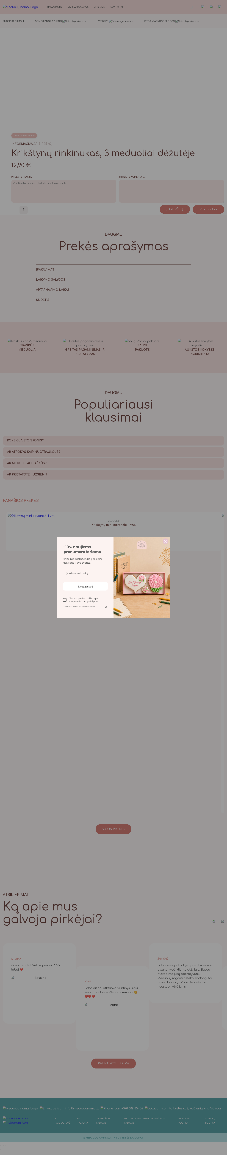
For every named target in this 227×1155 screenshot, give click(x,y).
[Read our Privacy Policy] (106, 607)
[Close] (165, 541)
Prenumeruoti (85, 586)
